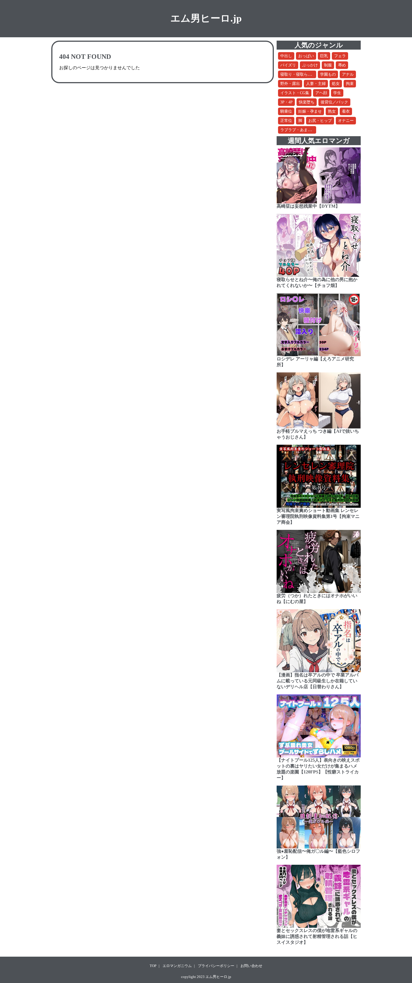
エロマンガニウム (177, 966)
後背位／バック (334, 102)
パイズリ (288, 65)
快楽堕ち (306, 102)
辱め (342, 65)
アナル (348, 74)
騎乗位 (286, 111)
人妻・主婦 (316, 84)
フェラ (340, 56)
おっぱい (306, 56)
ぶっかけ (310, 65)
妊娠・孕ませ (310, 111)
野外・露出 (290, 84)
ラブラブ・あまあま (298, 130)
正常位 (286, 121)
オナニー (346, 121)
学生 (337, 93)
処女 (336, 84)
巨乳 (324, 56)
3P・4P (286, 102)
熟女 (332, 111)
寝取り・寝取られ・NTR (301, 74)
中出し (286, 56)
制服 (328, 65)
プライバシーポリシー (216, 966)
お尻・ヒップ (320, 121)
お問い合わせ (251, 966)
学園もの (328, 74)
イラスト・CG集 (294, 93)
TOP (153, 966)
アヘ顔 (321, 93)
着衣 (346, 111)
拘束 (350, 84)
